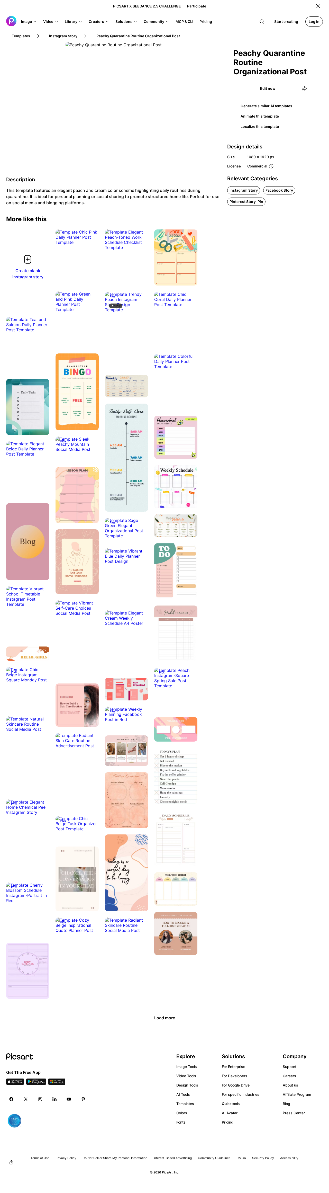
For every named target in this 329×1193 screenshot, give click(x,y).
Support (289, 1066)
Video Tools (186, 1076)
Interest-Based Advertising (172, 1158)
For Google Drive (236, 1085)
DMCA (241, 1158)
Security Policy (263, 1158)
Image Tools (186, 1066)
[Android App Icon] (36, 1083)
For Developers (234, 1076)
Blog (286, 1103)
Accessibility (289, 1158)
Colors (181, 1113)
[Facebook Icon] (11, 1099)
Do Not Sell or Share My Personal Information (115, 1158)
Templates (185, 1103)
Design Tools (187, 1085)
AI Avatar (229, 1113)
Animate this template (260, 116)
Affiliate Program (297, 1094)
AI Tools (183, 1094)
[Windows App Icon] (56, 1083)
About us (290, 1085)
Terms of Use (40, 1158)
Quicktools (231, 1103)
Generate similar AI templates (266, 106)
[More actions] (91, 237)
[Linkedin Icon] (54, 1099)
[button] (29, 21)
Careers (289, 1076)
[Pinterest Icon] (83, 1099)
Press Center (294, 1113)
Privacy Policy (66, 1158)
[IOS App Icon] (15, 1083)
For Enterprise (233, 1066)
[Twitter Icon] (26, 1099)
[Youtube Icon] (69, 1099)
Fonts (181, 1122)
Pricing (227, 1122)
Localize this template (260, 126)
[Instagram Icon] (40, 1099)
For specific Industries (240, 1094)
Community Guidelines (214, 1158)
